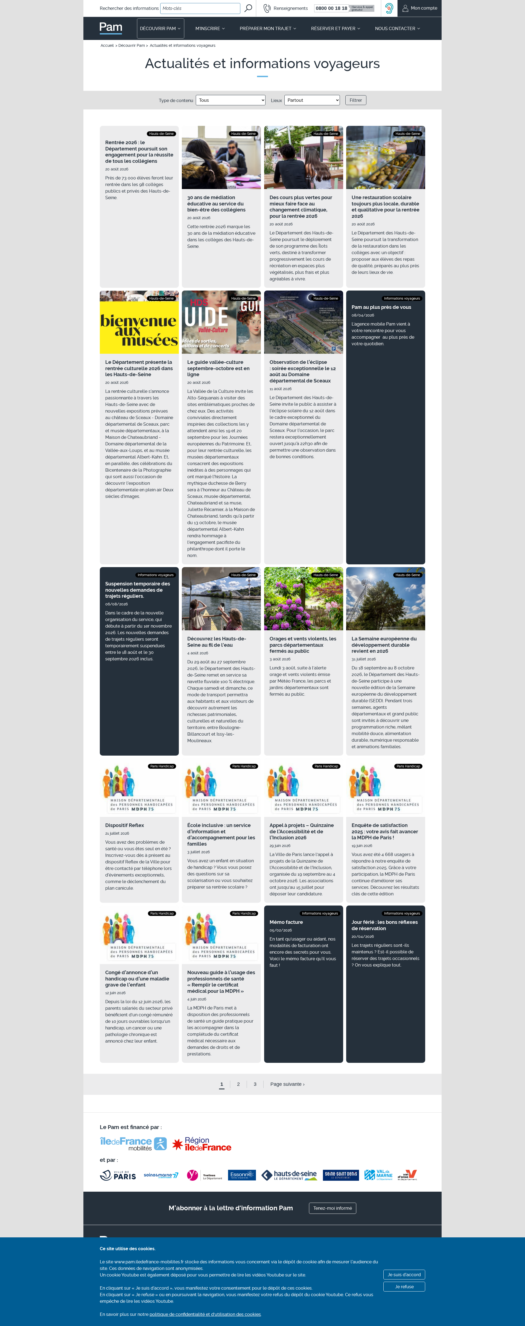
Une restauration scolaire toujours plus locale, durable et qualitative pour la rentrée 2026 (385, 207)
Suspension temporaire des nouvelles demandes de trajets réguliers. (137, 590)
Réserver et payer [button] (333, 28)
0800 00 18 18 (331, 8)
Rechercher (129, 8)
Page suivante (287, 1084)
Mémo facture (286, 922)
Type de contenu (176, 100)
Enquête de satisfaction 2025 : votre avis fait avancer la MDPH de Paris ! (385, 831)
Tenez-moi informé (332, 1208)
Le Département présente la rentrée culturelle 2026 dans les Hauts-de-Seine (139, 368)
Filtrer (356, 100)
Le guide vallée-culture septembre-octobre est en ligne (218, 368)
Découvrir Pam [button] (158, 28)
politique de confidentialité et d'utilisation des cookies (205, 1314)
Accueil (107, 45)
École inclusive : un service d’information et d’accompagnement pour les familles (221, 834)
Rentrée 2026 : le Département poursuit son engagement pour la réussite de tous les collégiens (139, 152)
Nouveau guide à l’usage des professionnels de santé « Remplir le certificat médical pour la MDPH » (221, 982)
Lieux (276, 100)
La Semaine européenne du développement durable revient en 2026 (384, 645)
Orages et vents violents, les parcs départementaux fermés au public (303, 645)
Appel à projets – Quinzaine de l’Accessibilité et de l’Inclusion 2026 (302, 831)
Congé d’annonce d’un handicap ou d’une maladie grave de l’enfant (137, 979)
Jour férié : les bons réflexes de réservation (385, 925)
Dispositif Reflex (124, 825)
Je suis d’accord (404, 1274)
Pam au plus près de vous (381, 307)
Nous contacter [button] (395, 28)
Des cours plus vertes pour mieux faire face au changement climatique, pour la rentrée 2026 (301, 207)
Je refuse (404, 1286)
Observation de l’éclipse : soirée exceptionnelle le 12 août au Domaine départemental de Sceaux (303, 371)
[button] (282, 8)
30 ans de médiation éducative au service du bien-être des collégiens (216, 204)
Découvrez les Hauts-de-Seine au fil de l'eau (216, 642)
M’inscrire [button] (208, 28)
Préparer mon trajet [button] (265, 28)
